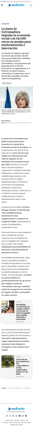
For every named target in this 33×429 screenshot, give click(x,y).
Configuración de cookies (16, 424)
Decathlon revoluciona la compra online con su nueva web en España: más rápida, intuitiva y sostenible (23, 311)
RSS (27, 420)
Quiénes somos (9, 420)
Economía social (17, 388)
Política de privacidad (14, 422)
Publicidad (16, 420)
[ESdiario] (16, 5)
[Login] (31, 5)
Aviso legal (5, 422)
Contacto (22, 420)
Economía (5, 24)
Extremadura (27, 388)
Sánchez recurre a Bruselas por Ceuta (16, 1)
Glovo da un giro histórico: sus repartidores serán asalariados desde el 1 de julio (23, 366)
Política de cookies (25, 422)
